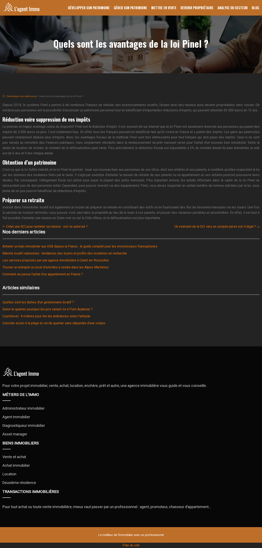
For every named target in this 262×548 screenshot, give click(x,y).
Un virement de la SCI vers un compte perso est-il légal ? (215, 226)
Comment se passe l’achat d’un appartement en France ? (42, 274)
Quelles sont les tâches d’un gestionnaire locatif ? (38, 302)
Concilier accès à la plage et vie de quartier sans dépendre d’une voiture (53, 323)
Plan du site (131, 545)
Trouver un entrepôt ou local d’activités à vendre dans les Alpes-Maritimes (55, 267)
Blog (255, 7)
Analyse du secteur (233, 7)
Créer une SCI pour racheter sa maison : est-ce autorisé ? (47, 226)
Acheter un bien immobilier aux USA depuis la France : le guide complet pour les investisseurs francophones (79, 246)
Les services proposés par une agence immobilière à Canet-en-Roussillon (55, 260)
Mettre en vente (163, 7)
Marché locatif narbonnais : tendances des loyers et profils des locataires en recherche (64, 253)
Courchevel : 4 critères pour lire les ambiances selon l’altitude (46, 316)
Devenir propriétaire (197, 7)
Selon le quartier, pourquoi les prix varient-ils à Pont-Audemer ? (47, 309)
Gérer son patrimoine (130, 7)
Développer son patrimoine (89, 7)
